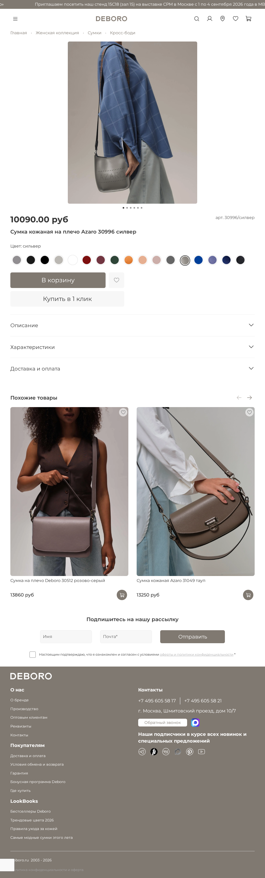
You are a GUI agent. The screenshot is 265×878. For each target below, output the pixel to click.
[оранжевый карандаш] (128, 260)
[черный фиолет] (240, 260)
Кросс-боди (122, 32)
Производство (24, 708)
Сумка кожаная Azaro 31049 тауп (171, 580)
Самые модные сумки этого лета (41, 837)
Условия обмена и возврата (37, 764)
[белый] (73, 260)
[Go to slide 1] (123, 208)
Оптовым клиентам (28, 717)
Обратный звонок (162, 722)
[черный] (45, 260)
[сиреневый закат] (212, 260)
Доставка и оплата (28, 755)
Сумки (94, 32)
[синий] (198, 260)
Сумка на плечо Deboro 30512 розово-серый (57, 580)
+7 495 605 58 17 (157, 700)
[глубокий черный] (31, 260)
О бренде (19, 700)
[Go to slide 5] (138, 208)
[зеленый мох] (114, 260)
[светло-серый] (17, 260)
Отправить (192, 637)
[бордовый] (87, 260)
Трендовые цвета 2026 (32, 820)
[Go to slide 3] (130, 208)
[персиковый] (142, 260)
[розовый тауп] (156, 260)
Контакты (19, 735)
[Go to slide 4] (134, 208)
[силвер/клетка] (59, 260)
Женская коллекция (57, 32)
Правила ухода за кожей (33, 828)
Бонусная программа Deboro (37, 781)
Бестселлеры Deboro (30, 811)
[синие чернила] (226, 260)
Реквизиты (20, 726)
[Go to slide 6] (141, 208)
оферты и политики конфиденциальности (196, 654)
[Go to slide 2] (127, 208)
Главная (18, 32)
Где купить (20, 790)
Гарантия (19, 773)
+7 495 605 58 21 (203, 700)
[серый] (170, 260)
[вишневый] (100, 260)
